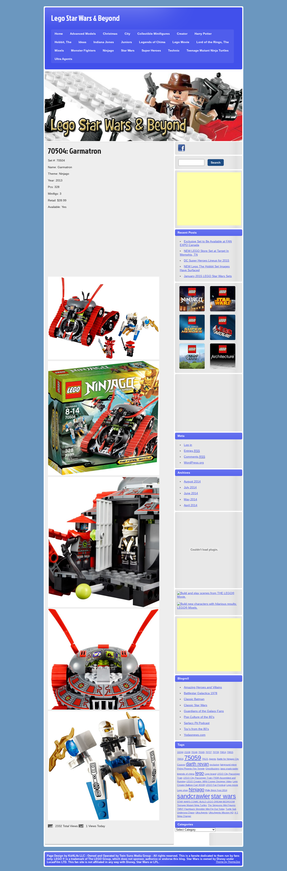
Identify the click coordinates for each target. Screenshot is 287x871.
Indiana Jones (103, 42)
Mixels (59, 50)
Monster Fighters (83, 50)
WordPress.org (194, 462)
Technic (173, 50)
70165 (201, 752)
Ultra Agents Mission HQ (221, 812)
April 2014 (190, 505)
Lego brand (210, 774)
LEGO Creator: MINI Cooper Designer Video (209, 781)
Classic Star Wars (195, 705)
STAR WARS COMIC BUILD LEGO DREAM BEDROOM (206, 801)
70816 (180, 759)
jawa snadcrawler (229, 768)
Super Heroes (151, 50)
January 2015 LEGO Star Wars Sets (208, 276)
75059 (192, 757)
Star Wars (127, 50)
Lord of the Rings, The (212, 42)
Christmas (110, 33)
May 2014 (190, 499)
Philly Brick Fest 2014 (216, 790)
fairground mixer (228, 764)
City (127, 33)
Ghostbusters (212, 768)
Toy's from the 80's (196, 729)
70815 (230, 752)
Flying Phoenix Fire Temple (191, 768)
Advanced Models (83, 33)
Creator (182, 33)
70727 (208, 752)
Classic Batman (194, 699)
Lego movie (232, 785)
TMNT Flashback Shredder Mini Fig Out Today (201, 809)
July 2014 (190, 487)
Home (59, 33)
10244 (180, 752)
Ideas (82, 42)
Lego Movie (180, 42)
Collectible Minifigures (153, 33)
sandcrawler (193, 796)
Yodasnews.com (194, 734)
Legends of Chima (152, 42)
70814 (223, 752)
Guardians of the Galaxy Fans (204, 711)
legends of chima (185, 774)
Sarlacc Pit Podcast (196, 723)
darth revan (197, 764)
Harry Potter (203, 33)
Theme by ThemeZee (228, 861)
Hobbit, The (63, 42)
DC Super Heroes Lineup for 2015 (206, 260)
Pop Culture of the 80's (199, 717)
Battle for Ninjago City (228, 759)
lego (199, 773)
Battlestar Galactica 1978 (200, 693)
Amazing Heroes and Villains (203, 687)
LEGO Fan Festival (215, 785)
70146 (194, 752)
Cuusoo (181, 764)
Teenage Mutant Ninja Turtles (208, 50)
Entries (192, 450)
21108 (187, 752)
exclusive (214, 764)
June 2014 (191, 493)
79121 (205, 759)
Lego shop (182, 790)
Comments (194, 456)
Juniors (126, 42)
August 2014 (192, 481)
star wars (223, 796)
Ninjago (108, 50)
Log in (188, 445)
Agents (212, 759)
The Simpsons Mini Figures (222, 805)
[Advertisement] (209, 199)
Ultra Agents (63, 59)
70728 (216, 752)
